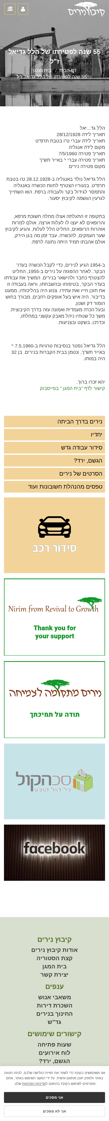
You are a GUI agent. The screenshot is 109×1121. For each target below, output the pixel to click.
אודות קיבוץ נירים (54, 950)
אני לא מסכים (54, 1111)
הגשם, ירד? (88, 460)
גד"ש (54, 1022)
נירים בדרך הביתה (79, 421)
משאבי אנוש (54, 997)
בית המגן (42, 70)
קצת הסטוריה (54, 958)
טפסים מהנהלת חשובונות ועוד (65, 486)
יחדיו (96, 434)
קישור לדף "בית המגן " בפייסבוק (72, 388)
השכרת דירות (54, 1005)
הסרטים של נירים (80, 473)
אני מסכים (54, 1097)
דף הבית (67, 70)
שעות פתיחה (54, 1044)
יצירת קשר (54, 974)
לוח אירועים (54, 1052)
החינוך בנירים (54, 1013)
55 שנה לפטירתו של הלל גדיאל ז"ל (52, 76)
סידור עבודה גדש (81, 447)
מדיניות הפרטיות (34, 1084)
